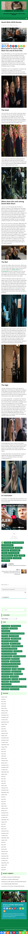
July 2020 (3, 842)
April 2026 (3, 706)
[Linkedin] (10, 46)
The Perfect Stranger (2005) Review (16, 886)
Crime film (5, 643)
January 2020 (4, 853)
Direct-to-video (15, 643)
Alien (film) (13, 628)
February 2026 (4, 710)
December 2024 (5, 738)
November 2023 (4, 767)
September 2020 (5, 838)
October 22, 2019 (6, 25)
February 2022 (4, 808)
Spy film (14, 679)
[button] (26, 18)
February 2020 (4, 851)
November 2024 (4, 740)
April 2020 (3, 847)
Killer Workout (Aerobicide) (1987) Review (17, 881)
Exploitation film (7, 651)
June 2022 (3, 799)
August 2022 (4, 794)
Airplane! (5, 628)
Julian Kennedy (14, 25)
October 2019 (4, 860)
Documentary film (17, 646)
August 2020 (4, 840)
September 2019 (5, 863)
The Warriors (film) (6, 558)
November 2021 (4, 815)
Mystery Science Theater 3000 (10, 666)
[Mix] (18, 46)
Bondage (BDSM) (13, 636)
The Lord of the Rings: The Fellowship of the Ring (14, 686)
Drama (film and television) (9, 648)
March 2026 (4, 708)
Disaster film (6, 646)
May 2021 (3, 826)
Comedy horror (15, 638)
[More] (24, 46)
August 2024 (4, 747)
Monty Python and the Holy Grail (11, 663)
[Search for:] (14, 610)
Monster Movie (15, 661)
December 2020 (5, 831)
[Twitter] (5, 46)
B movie (4, 636)
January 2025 (4, 735)
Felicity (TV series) (15, 550)
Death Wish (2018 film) (7, 545)
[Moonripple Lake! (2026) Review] (14, 896)
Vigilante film (5, 560)
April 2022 (3, 804)
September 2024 (5, 744)
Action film (7, 542)
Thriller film (15, 689)
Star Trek (22, 679)
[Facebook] (2, 46)
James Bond (15, 658)
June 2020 (3, 844)
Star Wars (5, 681)
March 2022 (4, 806)
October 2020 (4, 835)
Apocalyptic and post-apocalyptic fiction (13, 633)
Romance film (6, 671)
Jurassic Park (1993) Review (14, 877)
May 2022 (3, 801)
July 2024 (3, 749)
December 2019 (4, 856)
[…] (17, 916)
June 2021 (3, 824)
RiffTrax (21, 669)
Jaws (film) (5, 661)
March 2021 (3, 828)
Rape (16, 555)
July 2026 (3, 699)
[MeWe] (16, 46)
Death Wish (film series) (7, 547)
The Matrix (5, 689)
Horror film (6, 658)
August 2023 (4, 774)
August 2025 (4, 724)
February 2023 (4, 788)
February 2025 (4, 733)
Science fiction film (7, 674)
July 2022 (3, 797)
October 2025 (4, 719)
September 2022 (5, 792)
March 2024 (4, 758)
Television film (6, 684)
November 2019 (4, 858)
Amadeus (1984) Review (13, 879)
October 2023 (4, 769)
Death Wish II (5, 550)
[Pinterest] (13, 46)
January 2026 (4, 713)
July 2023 (3, 776)
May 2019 (3, 867)
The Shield (21, 555)
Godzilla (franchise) (19, 656)
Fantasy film (18, 651)
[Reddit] (8, 46)
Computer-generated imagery (10, 641)
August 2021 (4, 822)
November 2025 (4, 717)
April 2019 (3, 869)
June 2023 (3, 778)
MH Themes (21, 929)
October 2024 (4, 742)
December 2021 (4, 813)
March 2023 (4, 785)
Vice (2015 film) (17, 558)
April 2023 (3, 783)
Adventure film (15, 626)
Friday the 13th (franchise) (9, 653)
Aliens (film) (5, 631)
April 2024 (3, 756)
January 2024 (4, 763)
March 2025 (4, 731)
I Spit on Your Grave (13, 553)
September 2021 (5, 819)
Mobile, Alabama (16, 270)
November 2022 (4, 790)
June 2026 (3, 701)
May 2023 (3, 781)
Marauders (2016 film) (7, 555)
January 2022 (4, 810)
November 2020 (4, 833)
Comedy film (6, 638)
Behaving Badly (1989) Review (11, 884)
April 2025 (3, 729)
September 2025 (5, 722)
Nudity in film (6, 669)
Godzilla (4, 553)
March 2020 (4, 849)
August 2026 (4, 697)
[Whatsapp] (21, 46)
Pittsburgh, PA (4, 271)
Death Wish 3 (18, 547)
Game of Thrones (7, 656)
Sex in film (5, 676)
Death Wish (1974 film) (18, 542)
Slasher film (14, 676)
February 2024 (4, 760)
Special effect (6, 679)
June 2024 (3, 751)
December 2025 (4, 715)
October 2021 (4, 817)
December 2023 (4, 765)
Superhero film (14, 681)
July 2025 (3, 726)
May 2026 (3, 703)
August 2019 (4, 865)
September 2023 (5, 772)
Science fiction (16, 671)
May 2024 (3, 754)
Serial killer (18, 674)
